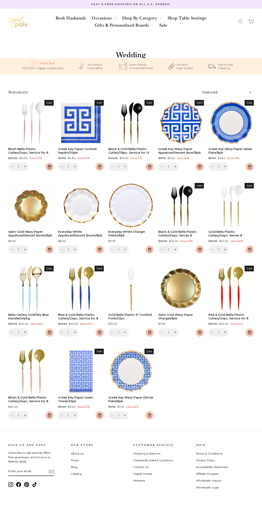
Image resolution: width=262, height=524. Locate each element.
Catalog (76, 473)
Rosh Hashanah (71, 18)
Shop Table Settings (187, 18)
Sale (163, 25)
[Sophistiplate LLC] (18, 21)
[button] (240, 21)
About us (77, 453)
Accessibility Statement (212, 467)
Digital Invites (142, 473)
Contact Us (141, 467)
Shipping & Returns (146, 453)
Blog (74, 467)
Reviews (139, 480)
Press (75, 460)
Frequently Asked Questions (153, 460)
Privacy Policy (205, 460)
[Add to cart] (49, 167)
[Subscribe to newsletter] (51, 471)
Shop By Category (140, 18)
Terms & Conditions (209, 453)
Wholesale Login (207, 487)
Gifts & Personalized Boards (122, 25)
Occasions (102, 18)
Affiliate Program (207, 473)
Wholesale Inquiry (208, 480)
